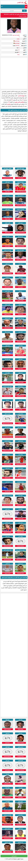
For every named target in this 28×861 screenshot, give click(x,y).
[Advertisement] (14, 73)
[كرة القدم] (26, 6)
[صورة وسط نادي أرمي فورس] (20, 754)
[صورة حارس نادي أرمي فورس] (7, 754)
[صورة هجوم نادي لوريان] (20, 741)
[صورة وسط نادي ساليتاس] (20, 795)
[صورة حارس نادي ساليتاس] (20, 850)
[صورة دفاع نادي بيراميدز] (20, 203)
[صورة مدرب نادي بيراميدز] (20, 217)
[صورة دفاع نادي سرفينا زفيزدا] (20, 727)
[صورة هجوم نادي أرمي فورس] (20, 768)
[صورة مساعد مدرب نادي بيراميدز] (7, 339)
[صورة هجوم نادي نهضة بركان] (7, 727)
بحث (24, 11)
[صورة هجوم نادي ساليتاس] (20, 782)
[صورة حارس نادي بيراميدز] (7, 203)
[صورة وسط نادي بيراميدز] (7, 176)
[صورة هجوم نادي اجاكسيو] (7, 741)
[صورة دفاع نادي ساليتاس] (20, 836)
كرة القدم (20, 2)
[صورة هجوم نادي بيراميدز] (20, 176)
